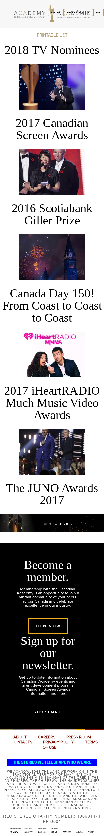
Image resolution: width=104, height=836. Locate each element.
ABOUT (20, 737)
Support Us (78, 12)
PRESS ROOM (78, 737)
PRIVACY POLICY (58, 742)
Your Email (48, 712)
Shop (56, 12)
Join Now (48, 626)
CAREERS (46, 737)
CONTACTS (22, 742)
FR (98, 12)
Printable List (52, 35)
